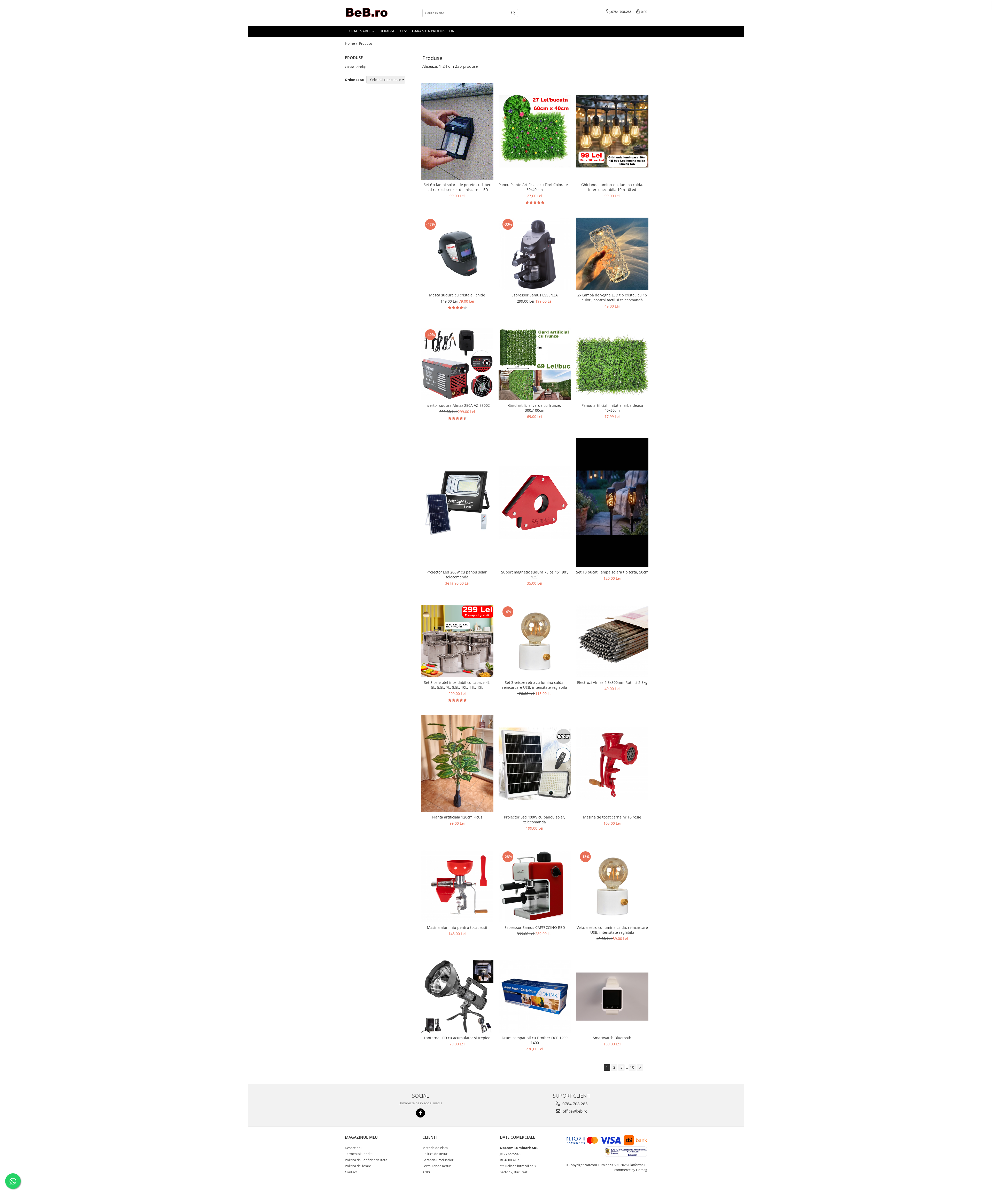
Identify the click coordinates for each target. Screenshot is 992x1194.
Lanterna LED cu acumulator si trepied (457, 1037)
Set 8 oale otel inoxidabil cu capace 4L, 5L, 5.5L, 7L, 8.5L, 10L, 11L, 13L (457, 685)
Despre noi (353, 1147)
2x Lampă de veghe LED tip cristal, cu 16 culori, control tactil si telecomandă (612, 297)
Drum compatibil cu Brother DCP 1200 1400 (535, 1040)
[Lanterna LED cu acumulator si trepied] (457, 996)
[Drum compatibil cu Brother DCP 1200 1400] (535, 996)
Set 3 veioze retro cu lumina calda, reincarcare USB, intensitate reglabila (534, 685)
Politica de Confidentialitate (366, 1160)
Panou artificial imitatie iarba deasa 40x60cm (612, 408)
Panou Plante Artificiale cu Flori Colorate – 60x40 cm (535, 187)
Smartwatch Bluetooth (612, 1037)
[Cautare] (513, 13)
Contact (351, 1172)
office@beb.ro (574, 1111)
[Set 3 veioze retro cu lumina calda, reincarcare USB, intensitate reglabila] (535, 641)
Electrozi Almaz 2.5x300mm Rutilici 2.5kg (612, 682)
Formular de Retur (436, 1166)
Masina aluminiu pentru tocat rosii (457, 927)
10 (632, 1067)
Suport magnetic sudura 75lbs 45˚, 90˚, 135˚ (534, 574)
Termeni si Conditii (359, 1153)
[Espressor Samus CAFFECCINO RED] (535, 886)
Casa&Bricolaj (355, 66)
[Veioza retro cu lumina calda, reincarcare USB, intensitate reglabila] (612, 886)
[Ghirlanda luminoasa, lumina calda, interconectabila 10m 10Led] (612, 131)
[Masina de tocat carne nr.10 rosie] (612, 764)
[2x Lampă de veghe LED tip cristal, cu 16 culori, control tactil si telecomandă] (612, 254)
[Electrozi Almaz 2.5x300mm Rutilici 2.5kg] (612, 641)
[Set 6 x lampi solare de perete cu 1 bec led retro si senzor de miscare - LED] (457, 131)
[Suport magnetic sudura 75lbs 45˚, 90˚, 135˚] (535, 502)
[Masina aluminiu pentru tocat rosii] (457, 886)
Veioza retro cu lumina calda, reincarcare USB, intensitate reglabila (612, 930)
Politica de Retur (434, 1153)
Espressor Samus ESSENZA (535, 295)
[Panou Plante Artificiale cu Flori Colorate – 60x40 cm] (535, 131)
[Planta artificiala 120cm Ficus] (457, 763)
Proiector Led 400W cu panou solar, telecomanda (534, 819)
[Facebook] (420, 1113)
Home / (351, 43)
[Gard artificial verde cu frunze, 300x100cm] (535, 364)
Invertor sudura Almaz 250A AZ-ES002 (457, 405)
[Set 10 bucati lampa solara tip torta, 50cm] (612, 502)
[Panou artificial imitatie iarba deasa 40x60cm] (612, 364)
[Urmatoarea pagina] (640, 1067)
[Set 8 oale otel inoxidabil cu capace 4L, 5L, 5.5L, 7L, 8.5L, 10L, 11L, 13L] (457, 641)
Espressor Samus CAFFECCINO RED (535, 927)
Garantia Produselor (437, 1160)
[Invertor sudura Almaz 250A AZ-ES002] (457, 364)
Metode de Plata (435, 1147)
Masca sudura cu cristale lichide (457, 295)
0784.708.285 (574, 1103)
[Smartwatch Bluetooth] (612, 997)
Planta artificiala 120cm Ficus (457, 817)
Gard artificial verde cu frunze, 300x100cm (534, 408)
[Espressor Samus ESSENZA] (535, 254)
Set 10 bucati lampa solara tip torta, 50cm (612, 572)
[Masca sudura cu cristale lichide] (457, 254)
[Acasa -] (371, 13)
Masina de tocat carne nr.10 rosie (612, 817)
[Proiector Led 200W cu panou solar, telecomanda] (457, 502)
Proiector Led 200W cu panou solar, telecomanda (457, 574)
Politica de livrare (358, 1166)
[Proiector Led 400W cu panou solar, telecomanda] (535, 764)
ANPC (426, 1172)
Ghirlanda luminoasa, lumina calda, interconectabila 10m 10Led (612, 187)
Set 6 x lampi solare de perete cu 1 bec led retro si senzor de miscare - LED (457, 187)
